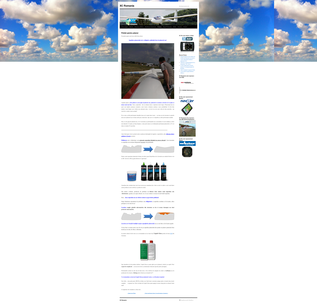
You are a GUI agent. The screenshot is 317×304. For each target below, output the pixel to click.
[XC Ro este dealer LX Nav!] (187, 44)
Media (174, 27)
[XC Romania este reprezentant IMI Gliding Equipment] (187, 128)
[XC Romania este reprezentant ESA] (187, 86)
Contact (185, 27)
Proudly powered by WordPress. (187, 300)
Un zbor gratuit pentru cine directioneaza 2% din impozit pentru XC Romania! (187, 67)
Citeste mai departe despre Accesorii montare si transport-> (156, 293)
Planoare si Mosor (139, 27)
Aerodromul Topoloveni (150, 27)
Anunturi (180, 27)
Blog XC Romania (167, 27)
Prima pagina (125, 27)
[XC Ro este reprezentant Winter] (187, 149)
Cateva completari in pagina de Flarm (187, 70)
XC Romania (127, 5)
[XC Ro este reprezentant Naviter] (187, 107)
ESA (171, 233)
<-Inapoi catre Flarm (132, 293)
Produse (159, 27)
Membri (131, 27)
